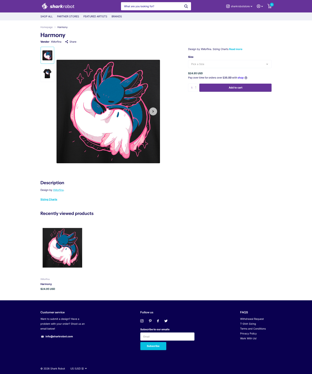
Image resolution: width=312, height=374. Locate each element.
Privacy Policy (248, 333)
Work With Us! (248, 338)
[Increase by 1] (196, 85)
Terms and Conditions (253, 328)
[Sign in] (260, 6)
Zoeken (186, 6)
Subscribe (153, 345)
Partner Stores (68, 16)
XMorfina (56, 41)
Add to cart (235, 87)
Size (190, 56)
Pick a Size (197, 64)
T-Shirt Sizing (248, 323)
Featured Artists (95, 16)
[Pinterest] (150, 321)
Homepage (46, 27)
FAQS (244, 312)
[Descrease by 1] (196, 91)
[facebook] (158, 321)
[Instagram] (142, 321)
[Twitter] (166, 321)
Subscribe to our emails (155, 329)
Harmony (46, 284)
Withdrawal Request (252, 318)
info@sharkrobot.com (59, 336)
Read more (235, 49)
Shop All (46, 16)
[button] (153, 111)
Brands (117, 16)
